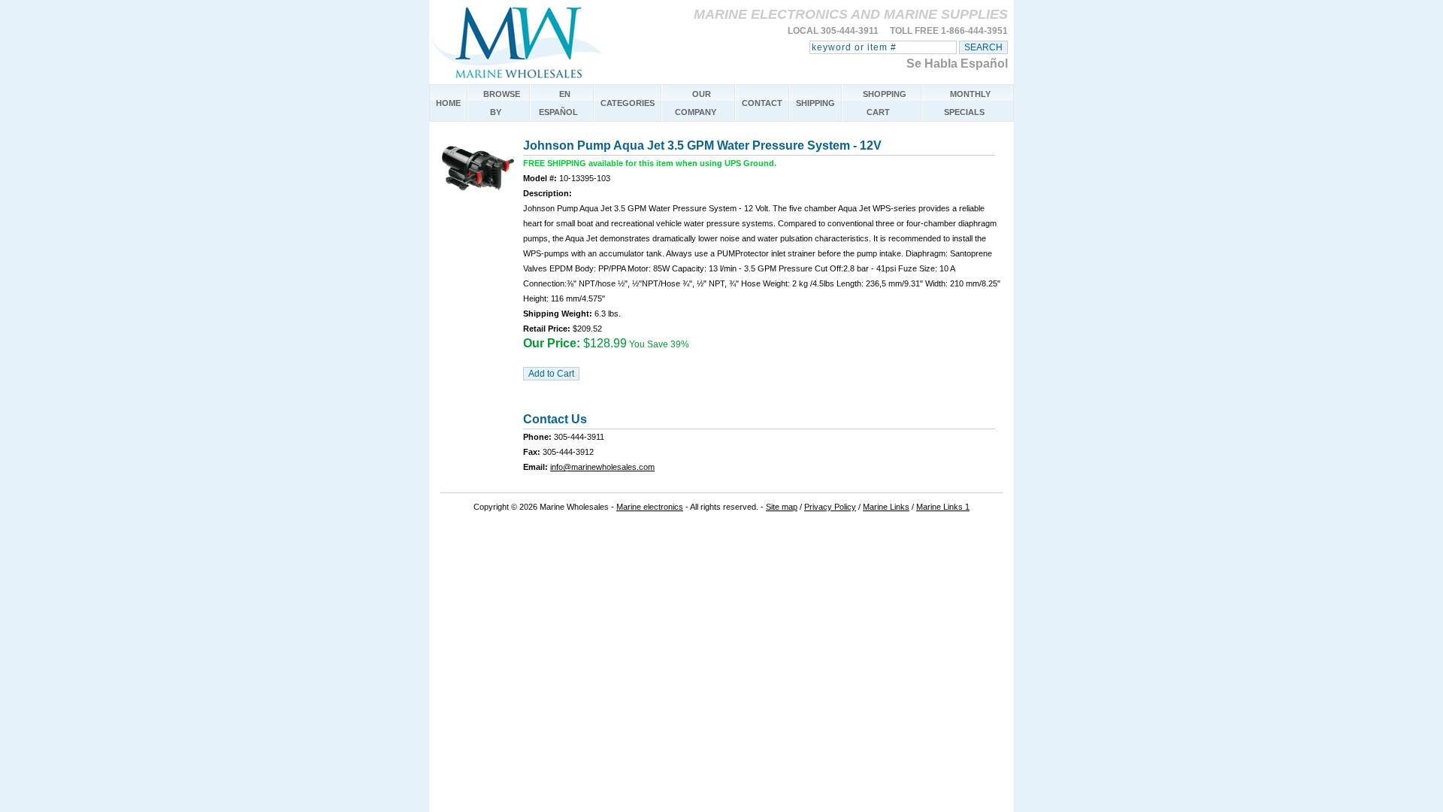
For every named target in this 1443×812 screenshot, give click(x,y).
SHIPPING (815, 103)
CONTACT (762, 103)
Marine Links (886, 506)
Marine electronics (649, 506)
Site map (781, 506)
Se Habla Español (957, 63)
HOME (448, 103)
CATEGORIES (627, 103)
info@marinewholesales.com (602, 466)
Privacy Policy (830, 506)
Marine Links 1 (943, 506)
